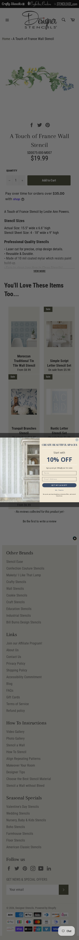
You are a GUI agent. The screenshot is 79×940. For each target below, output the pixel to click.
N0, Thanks (59, 490)
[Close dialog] (77, 440)
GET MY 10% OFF (59, 485)
